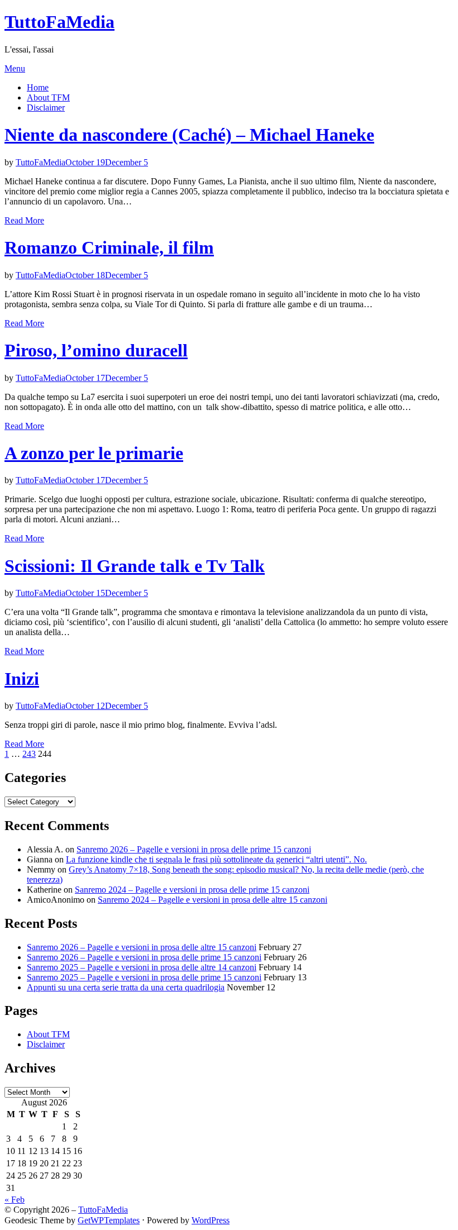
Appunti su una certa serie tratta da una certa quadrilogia (126, 987)
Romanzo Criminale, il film (109, 247)
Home (38, 87)
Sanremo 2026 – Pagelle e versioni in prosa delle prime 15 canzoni (194, 849)
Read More (24, 220)
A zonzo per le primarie (93, 453)
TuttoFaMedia (59, 22)
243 (29, 754)
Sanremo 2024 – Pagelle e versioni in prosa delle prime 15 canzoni (192, 889)
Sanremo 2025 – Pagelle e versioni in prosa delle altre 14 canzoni (141, 967)
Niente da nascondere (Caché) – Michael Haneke (189, 135)
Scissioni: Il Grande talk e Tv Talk (134, 566)
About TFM (48, 97)
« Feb (14, 1199)
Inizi (21, 679)
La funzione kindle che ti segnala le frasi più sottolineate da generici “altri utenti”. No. (216, 859)
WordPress (211, 1220)
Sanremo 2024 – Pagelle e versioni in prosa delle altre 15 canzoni (212, 899)
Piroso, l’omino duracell (96, 350)
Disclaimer (46, 107)
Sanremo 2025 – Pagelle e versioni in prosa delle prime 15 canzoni (144, 977)
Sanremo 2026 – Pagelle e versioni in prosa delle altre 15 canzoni (141, 947)
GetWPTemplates (109, 1220)
